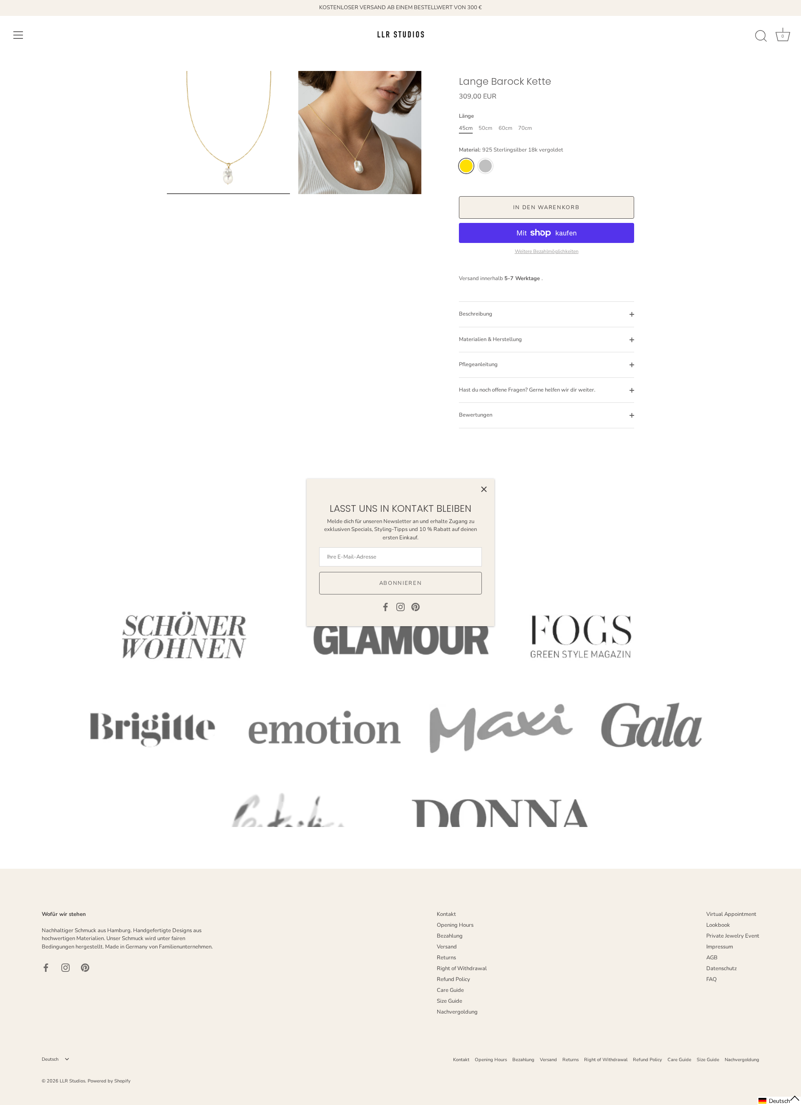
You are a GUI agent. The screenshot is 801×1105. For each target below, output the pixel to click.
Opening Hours (455, 925)
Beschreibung (475, 314)
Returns (446, 957)
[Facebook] (385, 606)
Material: (511, 150)
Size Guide (449, 1001)
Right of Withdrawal (462, 968)
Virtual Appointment (731, 914)
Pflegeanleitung (478, 364)
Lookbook (718, 925)
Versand (447, 947)
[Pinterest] (415, 606)
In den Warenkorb (546, 207)
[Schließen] (484, 489)
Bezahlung (450, 936)
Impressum (719, 947)
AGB (712, 957)
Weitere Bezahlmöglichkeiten (547, 251)
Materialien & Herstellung (490, 339)
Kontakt (446, 914)
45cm (466, 128)
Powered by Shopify (109, 1081)
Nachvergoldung (457, 1012)
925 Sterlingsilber (485, 166)
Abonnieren (400, 583)
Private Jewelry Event (732, 936)
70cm (525, 128)
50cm (485, 128)
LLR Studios (72, 1081)
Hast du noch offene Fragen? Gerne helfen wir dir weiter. (527, 390)
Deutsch (50, 1059)
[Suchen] (761, 36)
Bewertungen (475, 415)
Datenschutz (721, 968)
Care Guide (450, 990)
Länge (466, 116)
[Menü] (18, 35)
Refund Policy (453, 979)
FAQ (711, 979)
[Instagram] (400, 606)
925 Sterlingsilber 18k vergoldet (466, 166)
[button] (779, 1101)
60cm (505, 128)
